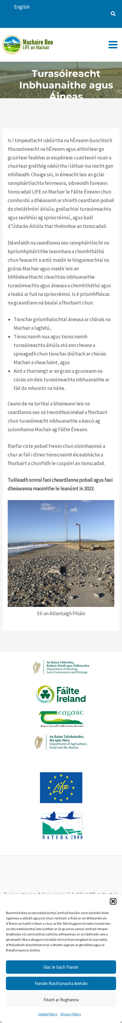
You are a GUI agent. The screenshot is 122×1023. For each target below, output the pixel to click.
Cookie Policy (47, 1014)
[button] (113, 901)
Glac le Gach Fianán (61, 967)
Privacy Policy (70, 1014)
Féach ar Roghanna (61, 1000)
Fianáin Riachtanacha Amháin (61, 983)
